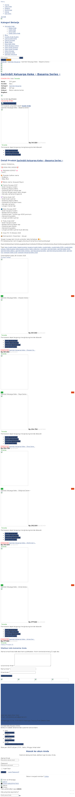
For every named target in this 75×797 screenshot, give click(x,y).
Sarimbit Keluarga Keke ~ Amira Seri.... (22, 639)
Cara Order (8, 6)
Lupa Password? (13, 772)
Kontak (3, 17)
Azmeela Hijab (10, 26)
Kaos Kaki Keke (10, 44)
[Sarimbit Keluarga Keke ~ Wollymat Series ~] (14, 485)
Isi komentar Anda (7, 666)
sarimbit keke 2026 (63, 249)
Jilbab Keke (8, 42)
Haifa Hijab (12, 30)
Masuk (3, 60)
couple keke (46, 247)
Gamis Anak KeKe (11, 39)
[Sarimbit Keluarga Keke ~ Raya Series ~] (14, 389)
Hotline (12, 152)
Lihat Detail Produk (10, 347)
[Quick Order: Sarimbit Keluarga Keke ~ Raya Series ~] (37, 391)
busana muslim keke (35, 247)
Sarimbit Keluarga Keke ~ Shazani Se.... (22, 350)
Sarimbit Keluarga (11, 54)
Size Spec (8, 13)
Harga (7, 12)
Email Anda (4, 672)
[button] (21, 58)
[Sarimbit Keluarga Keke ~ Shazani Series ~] (14, 292)
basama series (22, 247)
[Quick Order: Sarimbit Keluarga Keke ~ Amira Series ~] (37, 583)
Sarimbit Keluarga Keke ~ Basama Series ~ (30, 74)
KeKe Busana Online (12, 46)
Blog (6, 35)
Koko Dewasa (9, 51)
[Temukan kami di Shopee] (26, 681)
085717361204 (9, 736)
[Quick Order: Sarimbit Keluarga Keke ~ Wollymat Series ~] (37, 487)
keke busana (10, 249)
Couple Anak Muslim (12, 37)
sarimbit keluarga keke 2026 (56, 251)
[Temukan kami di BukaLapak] (60, 681)
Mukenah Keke (10, 53)
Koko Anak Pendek (11, 49)
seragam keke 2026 (10, 252)
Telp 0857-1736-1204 (8, 713)
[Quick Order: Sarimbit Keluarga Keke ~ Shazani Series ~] (37, 294)
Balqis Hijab (12, 28)
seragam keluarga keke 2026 (28, 252)
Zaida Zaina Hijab (14, 33)
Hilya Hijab (12, 31)
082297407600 (9, 732)
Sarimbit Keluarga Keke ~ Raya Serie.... (22, 446)
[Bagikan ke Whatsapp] (2, 96)
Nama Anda (5, 669)
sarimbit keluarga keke (38, 251)
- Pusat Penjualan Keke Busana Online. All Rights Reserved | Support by (33, 722)
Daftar (8, 60)
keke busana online (22, 249)
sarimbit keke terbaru (22, 251)
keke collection (34, 249)
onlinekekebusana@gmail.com (14, 744)
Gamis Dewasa (10, 40)
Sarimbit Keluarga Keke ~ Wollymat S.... (22, 543)
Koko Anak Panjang (11, 47)
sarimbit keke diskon (8, 251)
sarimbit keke (52, 249)
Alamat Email (5, 758)
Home (7, 5)
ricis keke (43, 249)
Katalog (7, 8)
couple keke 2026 (57, 247)
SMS (11, 150)
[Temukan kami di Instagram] (9, 681)
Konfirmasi (8, 10)
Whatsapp (13, 154)
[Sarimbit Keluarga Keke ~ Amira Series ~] (14, 582)
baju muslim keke (11, 247)
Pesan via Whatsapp (9, 103)
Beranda (3, 62)
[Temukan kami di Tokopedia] (43, 681)
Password (4, 763)
